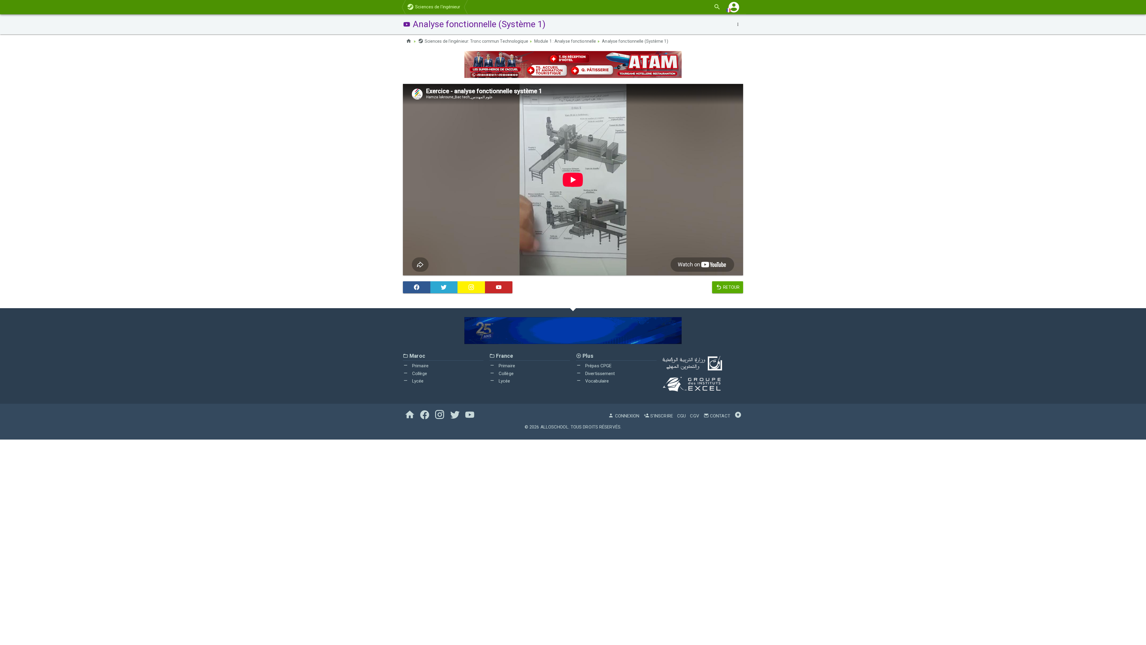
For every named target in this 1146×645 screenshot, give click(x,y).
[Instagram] (471, 287)
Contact (719, 416)
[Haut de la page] (738, 416)
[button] (734, 7)
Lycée (417, 381)
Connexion (626, 416)
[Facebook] (416, 287)
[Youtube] (498, 287)
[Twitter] (444, 287)
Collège (419, 373)
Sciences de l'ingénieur (437, 7)
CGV (694, 416)
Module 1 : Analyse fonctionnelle (565, 41)
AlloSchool (554, 427)
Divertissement (599, 373)
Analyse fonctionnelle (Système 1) (635, 41)
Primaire (420, 365)
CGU (681, 416)
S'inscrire (661, 416)
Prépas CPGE (597, 365)
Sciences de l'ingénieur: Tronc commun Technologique (476, 41)
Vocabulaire (596, 381)
